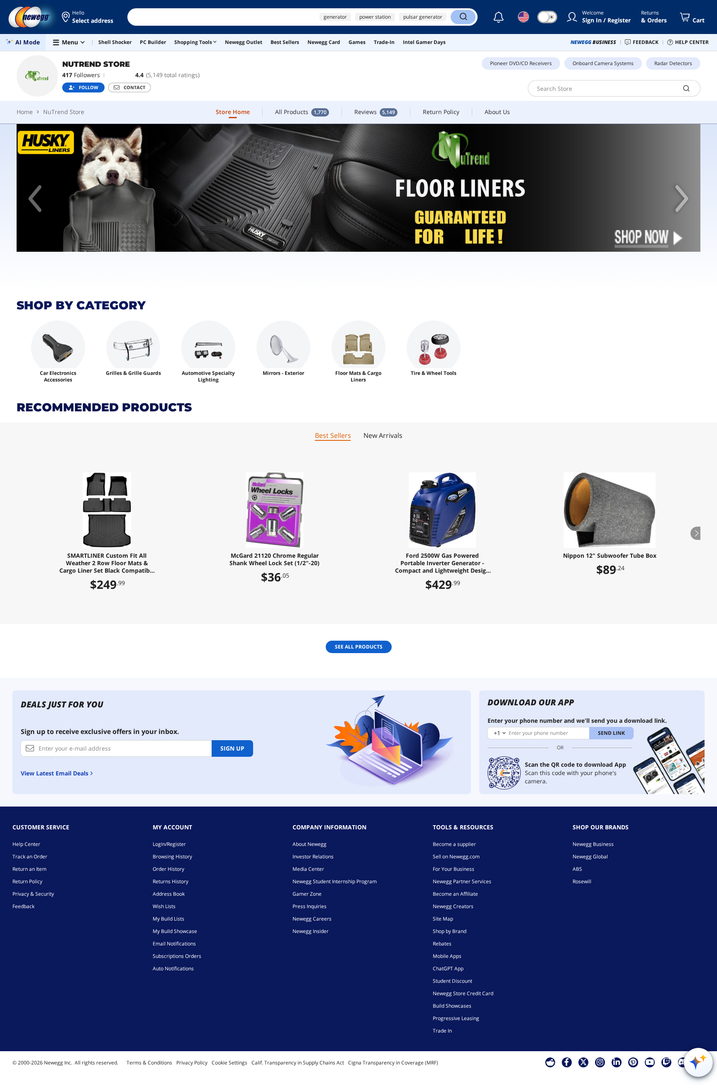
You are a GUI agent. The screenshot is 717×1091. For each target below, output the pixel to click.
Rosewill (582, 881)
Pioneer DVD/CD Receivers (521, 63)
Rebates (442, 943)
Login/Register (169, 844)
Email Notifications (174, 943)
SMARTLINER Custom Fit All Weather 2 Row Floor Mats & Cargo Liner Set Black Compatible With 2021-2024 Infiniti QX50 (107, 563)
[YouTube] (650, 1062)
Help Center (26, 844)
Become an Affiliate (455, 893)
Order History (168, 868)
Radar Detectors (673, 63)
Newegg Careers (312, 918)
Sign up (232, 748)
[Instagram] (600, 1062)
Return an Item (29, 868)
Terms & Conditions (149, 1062)
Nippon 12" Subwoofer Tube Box (609, 555)
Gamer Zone (307, 893)
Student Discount (452, 980)
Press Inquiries (310, 906)
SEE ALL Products (359, 646)
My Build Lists (168, 918)
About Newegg (310, 844)
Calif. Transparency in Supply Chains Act (297, 1062)
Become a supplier (454, 844)
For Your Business (453, 868)
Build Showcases (452, 1005)
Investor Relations (313, 856)
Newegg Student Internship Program (335, 881)
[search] (686, 88)
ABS (577, 868)
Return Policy (27, 881)
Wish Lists (164, 906)
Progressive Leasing (456, 1018)
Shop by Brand (449, 931)
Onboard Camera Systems (603, 63)
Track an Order (29, 856)
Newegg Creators (453, 906)
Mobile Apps (447, 956)
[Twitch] (666, 1062)
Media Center (308, 868)
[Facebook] (566, 1062)
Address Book (169, 893)
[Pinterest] (633, 1062)
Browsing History (172, 856)
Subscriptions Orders (177, 956)
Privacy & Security (33, 893)
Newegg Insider (311, 931)
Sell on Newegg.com (456, 856)
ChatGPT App (448, 968)
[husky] (358, 188)
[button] (88, 17)
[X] (583, 1062)
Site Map (443, 918)
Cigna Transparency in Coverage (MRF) (393, 1062)
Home (25, 112)
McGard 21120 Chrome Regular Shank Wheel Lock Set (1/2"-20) (274, 559)
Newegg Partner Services (462, 881)
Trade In (442, 1030)
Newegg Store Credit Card (463, 993)
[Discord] (683, 1062)
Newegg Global (590, 856)
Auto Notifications (173, 968)
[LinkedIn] (616, 1062)
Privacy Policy (191, 1062)
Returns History (170, 881)
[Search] (463, 17)
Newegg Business (593, 844)
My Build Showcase (175, 931)
